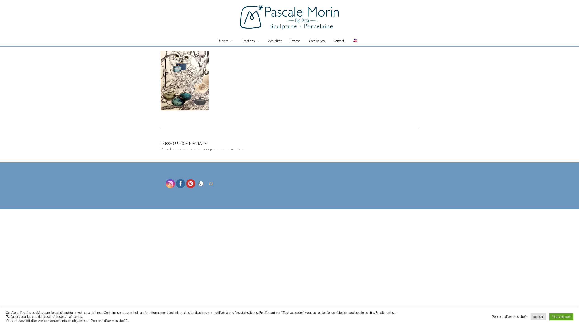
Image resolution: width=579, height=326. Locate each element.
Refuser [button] (538, 317)
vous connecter (190, 149)
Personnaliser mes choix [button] (509, 317)
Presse (295, 41)
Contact (339, 41)
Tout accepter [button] (561, 317)
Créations (248, 41)
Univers (222, 41)
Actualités (275, 41)
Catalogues (317, 41)
